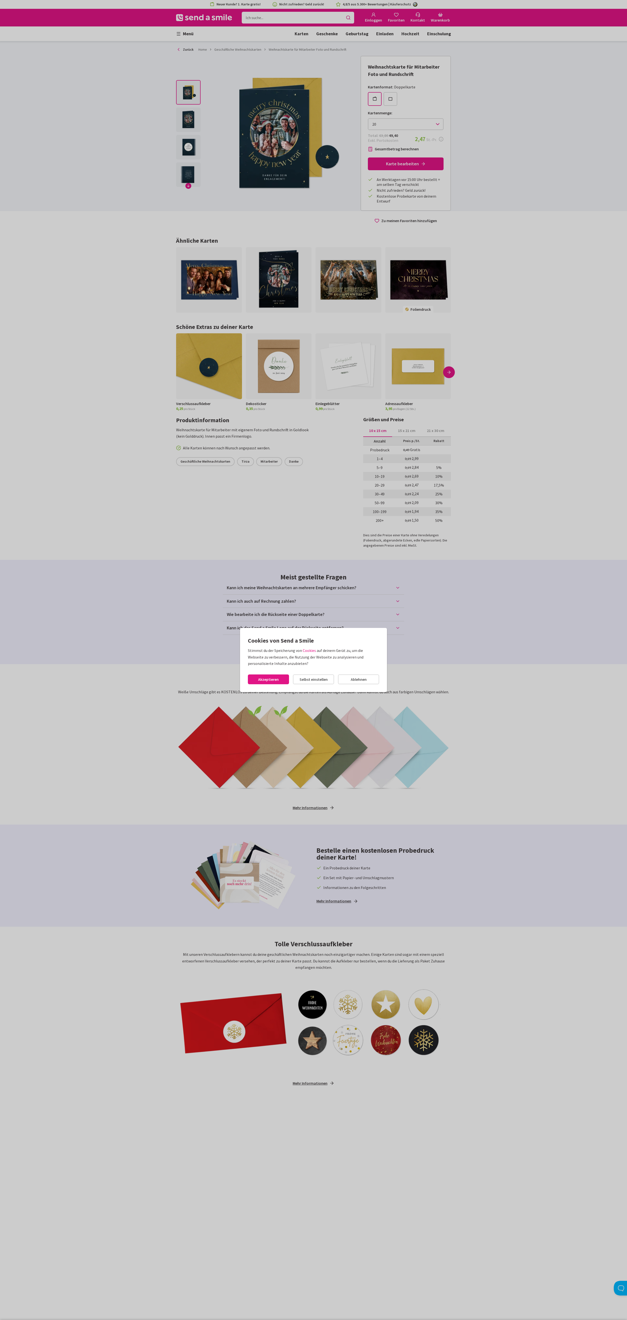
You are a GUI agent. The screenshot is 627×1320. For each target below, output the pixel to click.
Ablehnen (359, 679)
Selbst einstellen (314, 679)
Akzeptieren (268, 679)
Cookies (309, 650)
